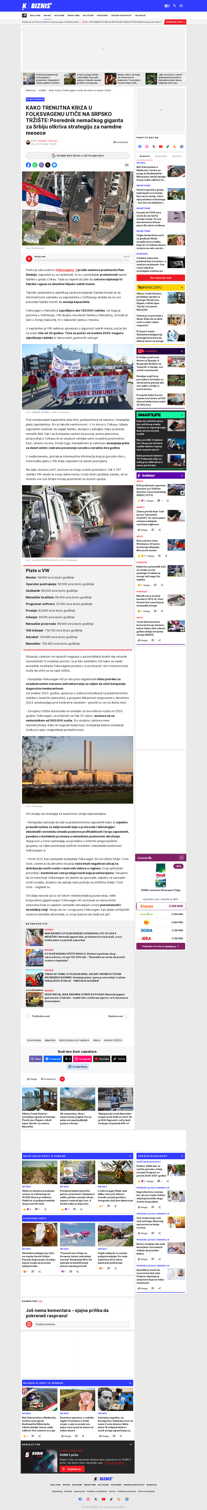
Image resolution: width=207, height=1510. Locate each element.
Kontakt (68, 1491)
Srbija (96, 1040)
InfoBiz (42, 90)
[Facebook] (139, 146)
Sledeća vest (115, 1016)
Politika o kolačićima (97, 1491)
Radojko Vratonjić (47, 140)
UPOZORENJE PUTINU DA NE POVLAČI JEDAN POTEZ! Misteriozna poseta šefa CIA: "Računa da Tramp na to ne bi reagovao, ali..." (87, 22)
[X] (153, 146)
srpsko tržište (113, 1040)
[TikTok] (167, 146)
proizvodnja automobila (74, 1040)
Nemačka (50, 1040)
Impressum (79, 1491)
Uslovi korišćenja (146, 1491)
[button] (120, 142)
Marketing (57, 1491)
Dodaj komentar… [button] (46, 1324)
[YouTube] (160, 146)
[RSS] (174, 146)
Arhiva (112, 1491)
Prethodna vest (41, 1016)
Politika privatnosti (126, 1491)
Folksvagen (34, 1040)
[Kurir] (37, 6)
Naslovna (31, 90)
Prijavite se (74, 1469)
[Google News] (181, 146)
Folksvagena (65, 270)
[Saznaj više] (130, 1444)
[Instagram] (146, 146)
